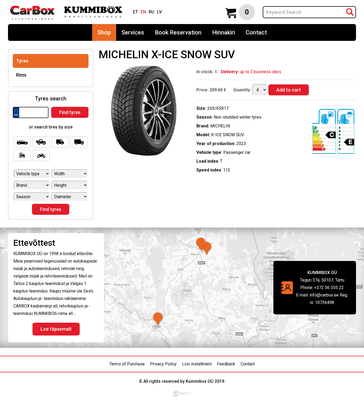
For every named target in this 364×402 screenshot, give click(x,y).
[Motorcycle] (41, 155)
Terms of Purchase (127, 363)
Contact (256, 32)
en (143, 11)
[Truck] (79, 142)
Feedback (226, 363)
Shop (104, 32)
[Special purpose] (22, 155)
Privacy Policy (163, 363)
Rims (21, 75)
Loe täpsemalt (56, 329)
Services (133, 32)
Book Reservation (178, 32)
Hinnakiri (223, 32)
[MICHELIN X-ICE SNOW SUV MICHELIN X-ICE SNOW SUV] (144, 154)
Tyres (22, 61)
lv (159, 11)
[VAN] (60, 142)
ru (151, 11)
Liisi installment (197, 363)
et (135, 11)
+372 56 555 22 (329, 287)
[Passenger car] (22, 142)
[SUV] (41, 142)
